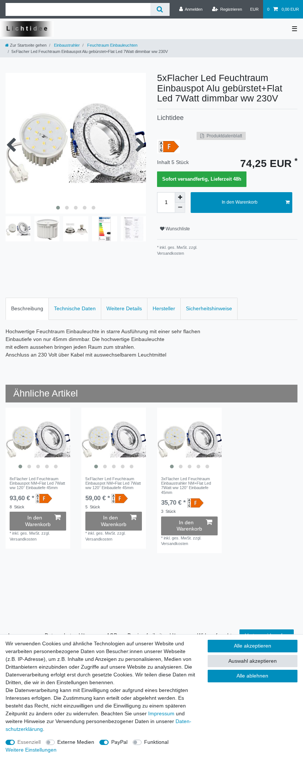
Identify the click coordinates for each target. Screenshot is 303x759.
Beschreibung (27, 308)
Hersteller (164, 308)
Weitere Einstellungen (31, 750)
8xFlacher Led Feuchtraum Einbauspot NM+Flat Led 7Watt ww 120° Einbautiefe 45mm (37, 483)
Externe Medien (75, 742)
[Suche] (159, 9)
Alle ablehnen (252, 676)
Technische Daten (75, 308)
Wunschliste (177, 228)
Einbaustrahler (66, 45)
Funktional (156, 742)
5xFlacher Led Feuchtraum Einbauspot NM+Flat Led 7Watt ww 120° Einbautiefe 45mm (113, 483)
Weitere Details (124, 308)
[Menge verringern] (180, 208)
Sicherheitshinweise (209, 308)
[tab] (27, 309)
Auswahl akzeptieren (252, 661)
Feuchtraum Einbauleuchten (111, 45)
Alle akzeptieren (252, 646)
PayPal (119, 742)
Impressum (161, 713)
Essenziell (29, 742)
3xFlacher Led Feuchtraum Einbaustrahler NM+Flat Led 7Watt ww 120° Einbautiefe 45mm (186, 486)
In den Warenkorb (240, 202)
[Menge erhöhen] (180, 197)
